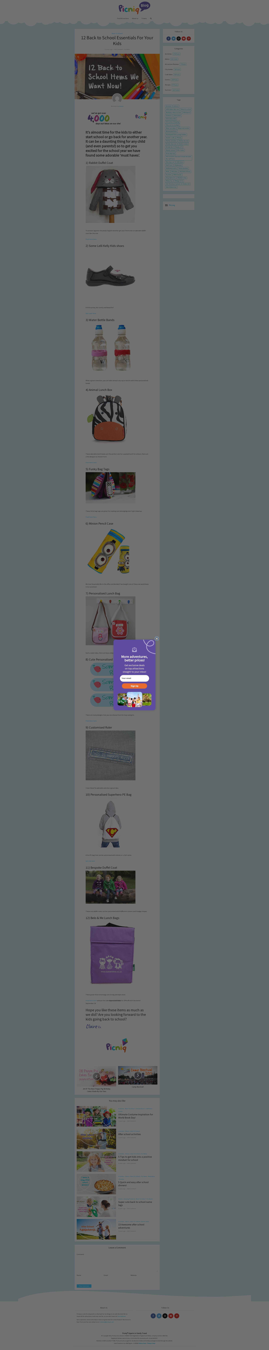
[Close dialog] (157, 638)
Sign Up (134, 686)
